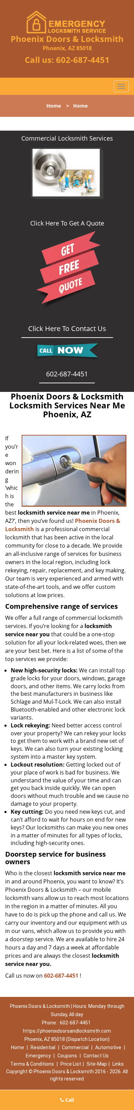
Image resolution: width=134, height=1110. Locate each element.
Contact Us (96, 1055)
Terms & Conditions (32, 1064)
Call (69, 1100)
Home (53, 105)
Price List (70, 1064)
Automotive (108, 1047)
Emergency (38, 1055)
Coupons (67, 1055)
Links (118, 1064)
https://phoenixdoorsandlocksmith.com (67, 1031)
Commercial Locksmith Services (67, 138)
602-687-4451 (83, 59)
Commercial (75, 1047)
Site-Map (97, 1064)
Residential (43, 1047)
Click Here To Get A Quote (67, 223)
